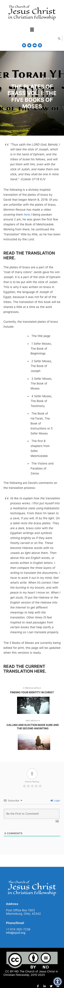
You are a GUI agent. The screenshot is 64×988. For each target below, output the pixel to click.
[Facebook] (24, 45)
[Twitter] (29, 45)
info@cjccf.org (15, 932)
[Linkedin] (40, 45)
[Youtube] (35, 45)
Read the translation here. (29, 255)
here (27, 214)
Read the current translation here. (24, 669)
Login (56, 800)
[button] (32, 29)
